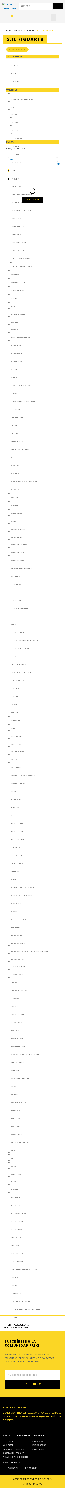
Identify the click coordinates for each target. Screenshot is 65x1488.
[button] (53, 17)
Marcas (18, 30)
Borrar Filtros (17, 49)
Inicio (8, 30)
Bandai (30, 30)
